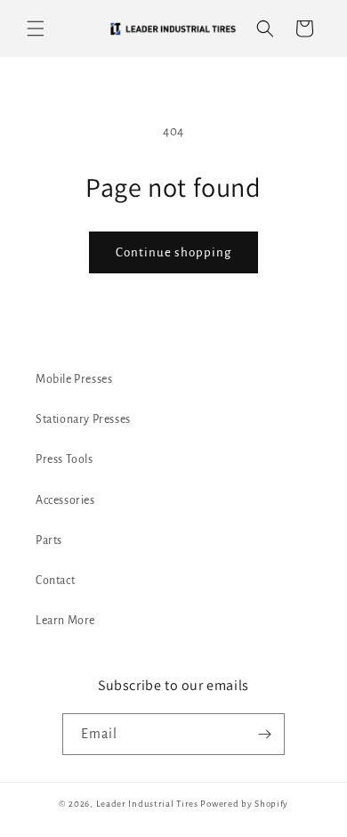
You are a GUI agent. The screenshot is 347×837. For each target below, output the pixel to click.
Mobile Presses (74, 379)
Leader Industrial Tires (147, 804)
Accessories (65, 500)
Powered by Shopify (244, 804)
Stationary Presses (83, 419)
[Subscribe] (264, 734)
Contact (55, 580)
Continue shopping (173, 252)
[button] (35, 28)
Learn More (65, 620)
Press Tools (64, 459)
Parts (49, 540)
